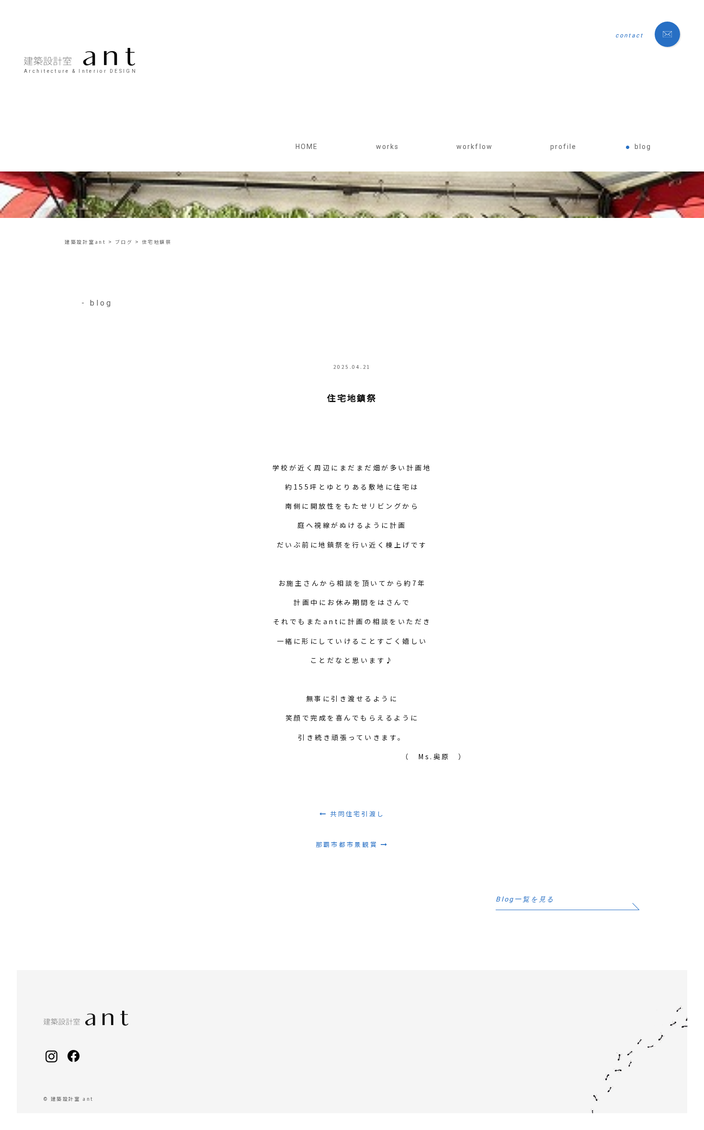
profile (563, 146)
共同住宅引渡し (357, 813)
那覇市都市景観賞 (347, 844)
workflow (474, 146)
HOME (306, 146)
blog (643, 146)
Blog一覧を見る (525, 899)
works (387, 146)
